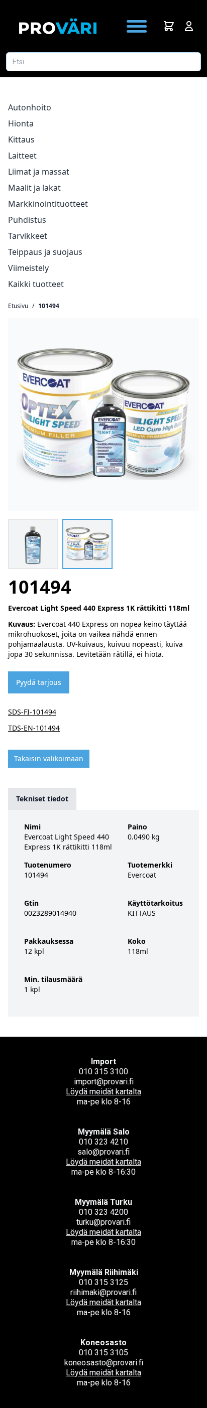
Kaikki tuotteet (36, 284)
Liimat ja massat (38, 171)
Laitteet (22, 155)
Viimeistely (28, 267)
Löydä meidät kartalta (103, 1091)
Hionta (21, 123)
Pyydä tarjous (38, 682)
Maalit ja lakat (34, 187)
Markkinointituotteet (48, 203)
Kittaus (21, 139)
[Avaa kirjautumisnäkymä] (189, 26)
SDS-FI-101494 (32, 712)
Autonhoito (29, 107)
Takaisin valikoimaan (48, 758)
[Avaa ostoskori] (169, 26)
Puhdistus (27, 219)
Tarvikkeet (27, 235)
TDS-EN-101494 (34, 728)
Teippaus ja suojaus (45, 251)
